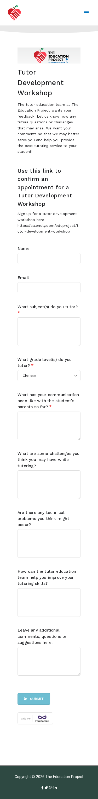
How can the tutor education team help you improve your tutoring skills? (47, 577)
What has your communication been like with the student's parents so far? (48, 400)
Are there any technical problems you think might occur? (43, 518)
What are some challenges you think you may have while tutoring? (49, 459)
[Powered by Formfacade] (49, 718)
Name (24, 248)
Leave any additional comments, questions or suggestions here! (42, 636)
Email (23, 277)
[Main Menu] (86, 13)
